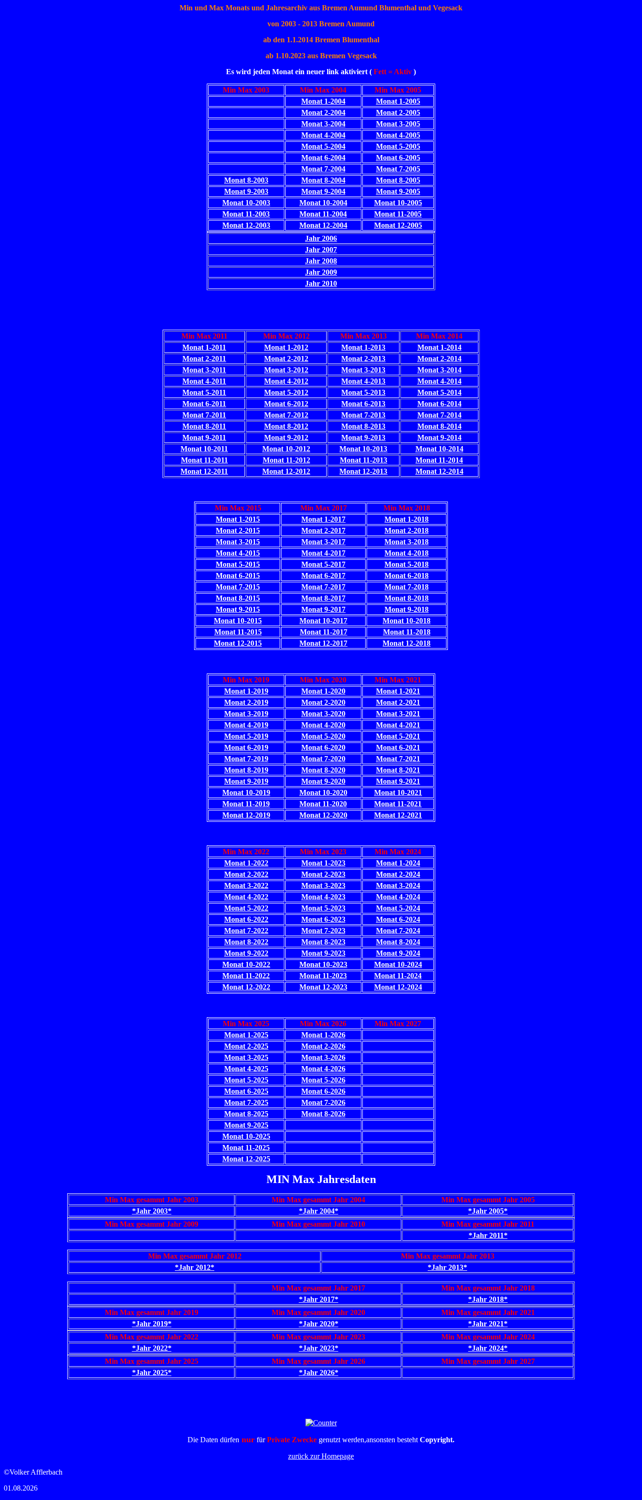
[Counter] (321, 1423)
